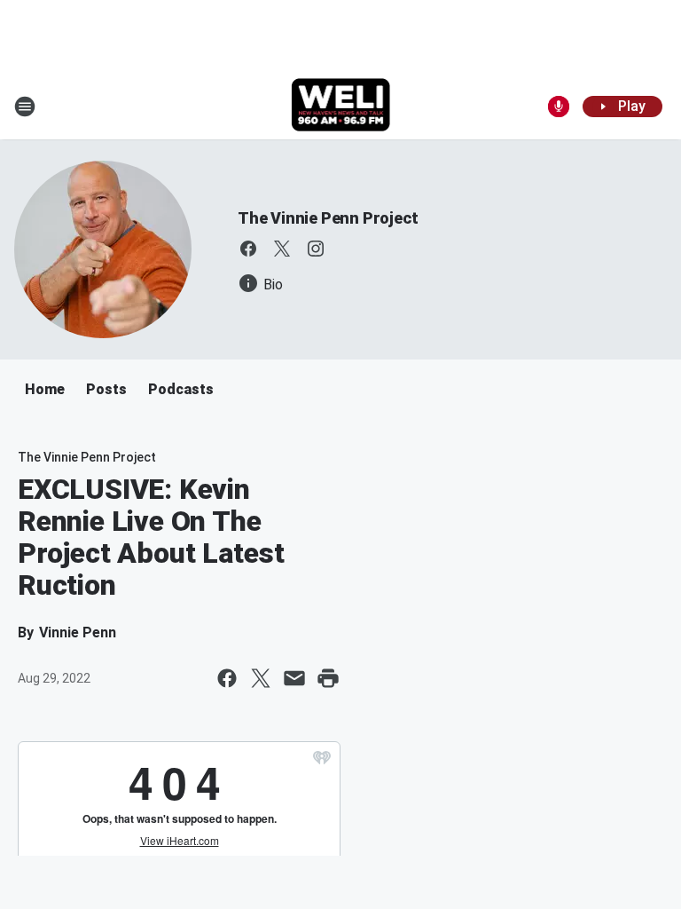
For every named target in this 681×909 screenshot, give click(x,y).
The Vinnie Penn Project (328, 218)
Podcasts (181, 389)
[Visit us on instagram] (315, 248)
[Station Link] (341, 106)
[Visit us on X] (282, 248)
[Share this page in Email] (294, 678)
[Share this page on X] (260, 678)
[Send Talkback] (558, 106)
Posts (106, 389)
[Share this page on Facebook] (227, 678)
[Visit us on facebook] (248, 248)
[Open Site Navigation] (24, 106)
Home (45, 389)
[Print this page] (328, 678)
